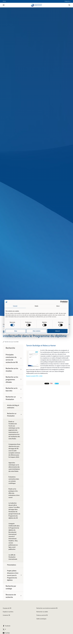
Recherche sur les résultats (12, 370)
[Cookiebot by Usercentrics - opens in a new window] (61, 302)
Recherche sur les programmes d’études (12, 379)
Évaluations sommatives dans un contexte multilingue (14, 480)
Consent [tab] (15, 306)
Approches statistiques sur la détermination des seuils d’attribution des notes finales (14, 467)
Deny (15, 331)
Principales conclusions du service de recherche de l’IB (12, 358)
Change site (67, 1)
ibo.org (4, 1)
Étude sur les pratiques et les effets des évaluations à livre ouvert (14, 493)
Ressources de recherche (11, 596)
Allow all (57, 331)
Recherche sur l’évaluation (11, 398)
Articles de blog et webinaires (13, 407)
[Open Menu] (3, 5)
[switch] (28, 325)
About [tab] (57, 306)
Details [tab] (36, 306)
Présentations (11, 565)
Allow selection (36, 331)
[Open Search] (69, 5)
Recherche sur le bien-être (11, 389)
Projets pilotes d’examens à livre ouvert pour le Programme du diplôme (12, 575)
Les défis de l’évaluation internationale (13, 557)
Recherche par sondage (11, 587)
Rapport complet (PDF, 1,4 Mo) (34, 376)
